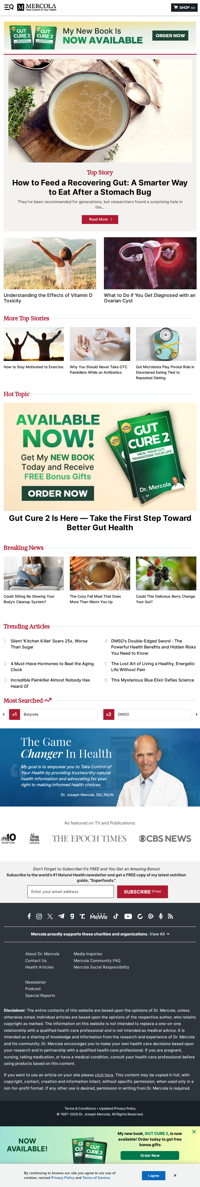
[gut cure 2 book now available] (100, 35)
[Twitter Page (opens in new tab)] (50, 917)
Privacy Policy (62, 1178)
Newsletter (35, 982)
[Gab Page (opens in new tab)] (72, 917)
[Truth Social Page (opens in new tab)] (82, 917)
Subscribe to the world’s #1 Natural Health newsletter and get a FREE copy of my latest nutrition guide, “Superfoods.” (96, 877)
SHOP (187, 7)
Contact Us (36, 960)
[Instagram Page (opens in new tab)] (39, 917)
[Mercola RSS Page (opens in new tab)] (170, 917)
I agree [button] (153, 1176)
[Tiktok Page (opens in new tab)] (116, 917)
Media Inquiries (88, 953)
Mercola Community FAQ (97, 960)
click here (104, 1074)
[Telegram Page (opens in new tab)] (61, 917)
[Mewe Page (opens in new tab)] (99, 917)
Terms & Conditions (80, 1108)
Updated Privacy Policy (117, 1108)
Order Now (150, 1155)
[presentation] (197, 714)
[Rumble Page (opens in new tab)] (151, 917)
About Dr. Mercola (42, 953)
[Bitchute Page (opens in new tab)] (140, 917)
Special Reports (40, 995)
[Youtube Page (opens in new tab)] (128, 917)
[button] (175, 1175)
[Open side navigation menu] (9, 7)
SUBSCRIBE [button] (142, 892)
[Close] (194, 1132)
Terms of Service (96, 1178)
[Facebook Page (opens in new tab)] (29, 917)
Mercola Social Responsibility (101, 967)
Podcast (33, 988)
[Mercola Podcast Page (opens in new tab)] (161, 917)
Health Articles (39, 967)
